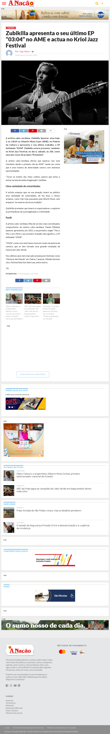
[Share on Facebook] (15, 130)
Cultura (34, 274)
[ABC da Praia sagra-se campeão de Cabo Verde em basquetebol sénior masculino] (32, 303)
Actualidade (24, 274)
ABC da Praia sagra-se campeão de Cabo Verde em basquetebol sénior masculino (32, 311)
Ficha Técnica (12, 710)
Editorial (10, 705)
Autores (9, 700)
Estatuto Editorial (14, 708)
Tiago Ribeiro (24, 51)
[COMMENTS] (50, 130)
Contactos (11, 703)
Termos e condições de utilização (61, 728)
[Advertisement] (33, 347)
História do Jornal (14, 713)
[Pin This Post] (32, 130)
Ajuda (7, 728)
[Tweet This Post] (24, 130)
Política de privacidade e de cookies (28, 728)
